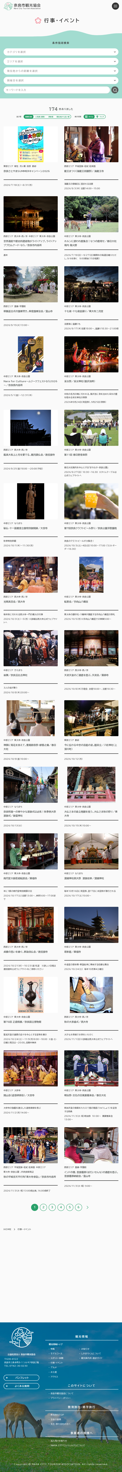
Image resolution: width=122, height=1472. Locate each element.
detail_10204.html (91, 662)
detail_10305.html (91, 1160)
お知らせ (85, 1349)
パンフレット (22, 1378)
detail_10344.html (31, 797)
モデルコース (56, 1354)
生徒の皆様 (56, 1419)
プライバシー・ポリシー (61, 1398)
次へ (87, 1207)
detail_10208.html (91, 1085)
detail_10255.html (91, 228)
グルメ (54, 1367)
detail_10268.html (91, 517)
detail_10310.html (31, 1085)
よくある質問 (22, 1386)
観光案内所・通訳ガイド (91, 1358)
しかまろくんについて (91, 1354)
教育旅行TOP (57, 1415)
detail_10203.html (31, 662)
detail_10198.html (31, 443)
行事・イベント (57, 1363)
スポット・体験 (57, 1358)
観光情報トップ (56, 1344)
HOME (8, 1229)
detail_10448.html (31, 1160)
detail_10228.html (31, 939)
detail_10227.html (91, 797)
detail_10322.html (31, 730)
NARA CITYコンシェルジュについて (68, 1445)
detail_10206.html (91, 730)
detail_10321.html (31, 298)
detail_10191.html (31, 228)
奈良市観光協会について (62, 1393)
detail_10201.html (91, 370)
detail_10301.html (31, 867)
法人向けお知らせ (59, 1441)
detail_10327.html (91, 443)
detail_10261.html (91, 298)
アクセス (54, 1377)
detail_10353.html (91, 158)
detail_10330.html (31, 590)
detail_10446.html (91, 939)
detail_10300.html (31, 1010)
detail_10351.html (31, 517)
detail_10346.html (91, 867)
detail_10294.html (31, 370)
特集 (53, 1349)
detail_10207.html (91, 1010)
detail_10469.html (31, 158)
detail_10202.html (91, 590)
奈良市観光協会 (22, 6)
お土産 (54, 1372)
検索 (114, 90)
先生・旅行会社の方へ (60, 1424)
